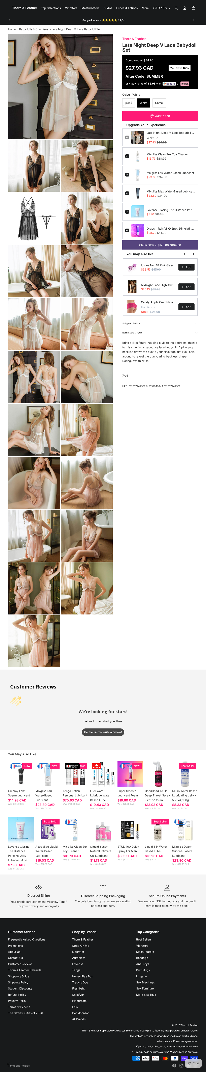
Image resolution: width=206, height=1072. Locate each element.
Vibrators (142, 945)
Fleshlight (78, 988)
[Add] (55, 781)
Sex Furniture (145, 988)
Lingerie (141, 976)
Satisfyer (78, 994)
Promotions (15, 945)
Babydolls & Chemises (33, 29)
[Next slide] (193, 20)
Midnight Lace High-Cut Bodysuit (158, 285)
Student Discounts (20, 988)
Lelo (75, 1007)
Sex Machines (145, 982)
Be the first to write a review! (103, 732)
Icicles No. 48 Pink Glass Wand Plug (158, 265)
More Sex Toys (146, 994)
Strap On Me (80, 945)
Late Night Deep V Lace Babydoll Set (171, 132)
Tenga (76, 970)
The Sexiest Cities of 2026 (25, 1013)
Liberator (78, 951)
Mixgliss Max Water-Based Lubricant (171, 191)
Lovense (77, 964)
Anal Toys (142, 964)
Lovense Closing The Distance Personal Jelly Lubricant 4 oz (171, 210)
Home (12, 29)
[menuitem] (145, 8)
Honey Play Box (82, 976)
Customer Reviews (20, 964)
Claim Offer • (160, 245)
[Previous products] (184, 254)
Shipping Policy (131, 323)
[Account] (184, 8)
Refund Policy (17, 994)
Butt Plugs (143, 970)
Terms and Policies (19, 1065)
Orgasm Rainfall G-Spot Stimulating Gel (171, 228)
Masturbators (145, 951)
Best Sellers (143, 939)
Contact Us (15, 957)
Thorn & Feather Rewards (24, 970)
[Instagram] (181, 1065)
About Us (14, 951)
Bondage (142, 957)
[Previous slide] (9, 20)
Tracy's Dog (80, 982)
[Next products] (193, 254)
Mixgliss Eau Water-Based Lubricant (170, 172)
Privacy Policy (17, 1000)
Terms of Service (19, 1007)
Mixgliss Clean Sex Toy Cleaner (167, 154)
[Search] (176, 8)
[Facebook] (174, 1065)
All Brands (78, 1019)
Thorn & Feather (134, 39)
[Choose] (27, 781)
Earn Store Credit (132, 332)
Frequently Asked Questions (26, 939)
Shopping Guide (18, 976)
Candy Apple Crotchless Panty (158, 302)
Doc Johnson (80, 1013)
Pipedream (79, 1000)
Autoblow (78, 957)
